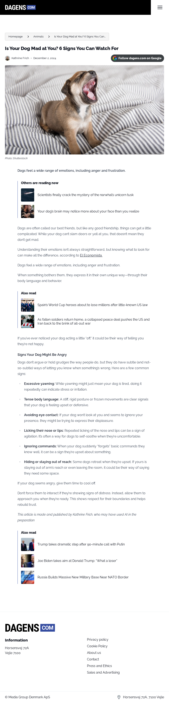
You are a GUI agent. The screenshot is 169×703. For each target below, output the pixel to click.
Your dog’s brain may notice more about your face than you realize (88, 211)
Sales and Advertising (103, 672)
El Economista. (91, 255)
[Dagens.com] (78, 7)
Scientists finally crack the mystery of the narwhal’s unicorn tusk (86, 195)
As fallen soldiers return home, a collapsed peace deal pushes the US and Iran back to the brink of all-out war (94, 321)
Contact (93, 659)
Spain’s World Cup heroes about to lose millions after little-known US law (93, 305)
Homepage (15, 36)
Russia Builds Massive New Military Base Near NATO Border (83, 577)
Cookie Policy (97, 646)
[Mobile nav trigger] (160, 7)
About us (94, 653)
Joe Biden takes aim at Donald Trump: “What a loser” (77, 561)
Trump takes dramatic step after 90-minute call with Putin (81, 544)
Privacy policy (97, 640)
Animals (38, 36)
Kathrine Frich (20, 58)
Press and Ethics (99, 666)
